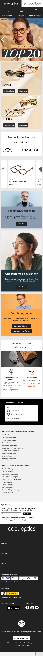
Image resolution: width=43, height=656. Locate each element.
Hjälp (3, 564)
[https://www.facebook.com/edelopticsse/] (27, 608)
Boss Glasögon (7, 487)
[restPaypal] (14, 578)
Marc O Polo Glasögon (10, 477)
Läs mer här (32, 386)
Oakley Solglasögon (9, 437)
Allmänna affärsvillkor (15, 643)
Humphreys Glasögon (10, 474)
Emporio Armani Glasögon (11, 479)
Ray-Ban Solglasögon (9, 435)
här (25, 520)
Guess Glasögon (8, 484)
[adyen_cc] (3, 578)
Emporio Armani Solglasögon (12, 448)
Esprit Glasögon (7, 492)
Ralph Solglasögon (8, 456)
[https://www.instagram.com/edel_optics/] (32, 608)
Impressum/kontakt (21, 645)
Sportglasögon (35, 16)
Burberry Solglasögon (10, 458)
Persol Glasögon (8, 482)
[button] (11, 3)
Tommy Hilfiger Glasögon (11, 490)
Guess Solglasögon (9, 453)
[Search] (7, 10)
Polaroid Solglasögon (9, 445)
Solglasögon (7, 16)
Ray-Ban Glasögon (8, 469)
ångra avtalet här (21, 638)
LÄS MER (21, 224)
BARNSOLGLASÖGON (21, 331)
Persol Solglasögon (9, 440)
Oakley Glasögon (8, 471)
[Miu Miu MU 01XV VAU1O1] (21, 170)
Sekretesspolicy (30, 643)
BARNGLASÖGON (21, 326)
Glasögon (20, 16)
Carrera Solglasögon (9, 443)
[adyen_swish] (28, 578)
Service (4, 554)
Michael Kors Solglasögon (11, 451)
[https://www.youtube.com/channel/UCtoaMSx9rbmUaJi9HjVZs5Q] (37, 608)
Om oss (4, 544)
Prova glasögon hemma (11, 390)
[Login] (21, 10)
